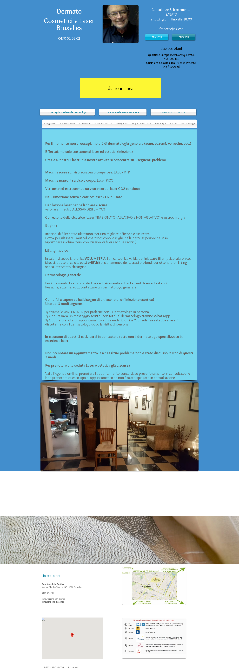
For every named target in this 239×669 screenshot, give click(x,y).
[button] (160, 124)
